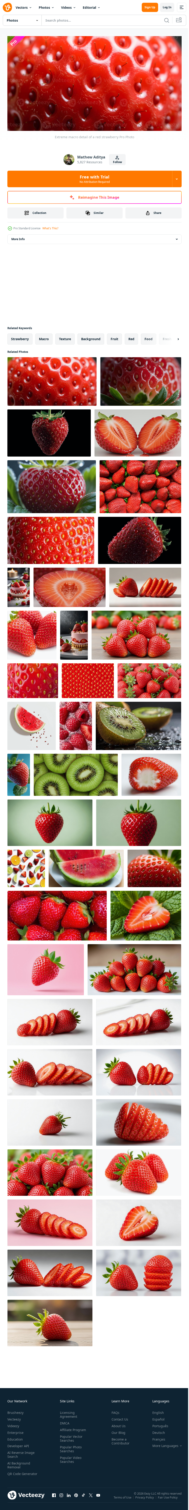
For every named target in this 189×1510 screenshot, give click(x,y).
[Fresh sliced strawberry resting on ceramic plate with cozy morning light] (49, 1221)
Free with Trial (95, 179)
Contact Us (118, 1417)
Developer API (18, 1444)
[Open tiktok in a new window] (83, 1498)
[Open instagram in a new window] (61, 1498)
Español (155, 1417)
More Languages (162, 1444)
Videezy (13, 1424)
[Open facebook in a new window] (54, 1498)
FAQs (114, 1411)
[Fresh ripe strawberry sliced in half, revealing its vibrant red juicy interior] (69, 585)
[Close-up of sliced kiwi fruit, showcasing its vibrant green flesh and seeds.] (76, 773)
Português (157, 1424)
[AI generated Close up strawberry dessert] (18, 585)
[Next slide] (170, 337)
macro (44, 337)
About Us (117, 1424)
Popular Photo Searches (70, 1447)
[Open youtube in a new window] (98, 1498)
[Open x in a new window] (91, 1498)
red (131, 337)
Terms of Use (123, 1498)
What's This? (50, 228)
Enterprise (15, 1431)
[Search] (166, 20)
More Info (18, 237)
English (154, 1411)
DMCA (63, 1421)
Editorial (89, 7)
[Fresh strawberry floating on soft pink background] (45, 967)
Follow (117, 162)
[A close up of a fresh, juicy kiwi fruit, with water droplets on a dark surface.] (138, 724)
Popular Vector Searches (70, 1436)
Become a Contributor (119, 1439)
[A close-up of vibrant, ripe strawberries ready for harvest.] (57, 914)
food (149, 337)
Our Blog (117, 1431)
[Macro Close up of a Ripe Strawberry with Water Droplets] (50, 538)
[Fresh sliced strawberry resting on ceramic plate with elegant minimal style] (49, 1020)
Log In (167, 7)
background (90, 337)
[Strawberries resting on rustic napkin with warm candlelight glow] (136, 633)
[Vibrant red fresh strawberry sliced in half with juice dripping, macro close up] (137, 431)
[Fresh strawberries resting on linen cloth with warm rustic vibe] (149, 679)
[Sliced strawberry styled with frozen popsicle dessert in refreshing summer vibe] (49, 1120)
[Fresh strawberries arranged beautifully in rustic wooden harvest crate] (49, 1321)
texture (65, 337)
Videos (66, 7)
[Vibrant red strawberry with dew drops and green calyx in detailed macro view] (51, 484)
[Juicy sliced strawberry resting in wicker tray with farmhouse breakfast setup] (138, 1120)
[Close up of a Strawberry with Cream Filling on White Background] (151, 773)
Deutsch (155, 1431)
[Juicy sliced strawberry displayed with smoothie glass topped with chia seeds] (49, 1070)
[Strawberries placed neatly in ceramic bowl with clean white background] (134, 967)
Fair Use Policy (168, 1498)
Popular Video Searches (69, 1458)
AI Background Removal (18, 1463)
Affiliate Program (72, 1428)
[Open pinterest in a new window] (76, 1498)
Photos (44, 7)
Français (155, 1437)
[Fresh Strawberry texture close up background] (32, 679)
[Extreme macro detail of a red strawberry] (52, 379)
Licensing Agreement (67, 1413)
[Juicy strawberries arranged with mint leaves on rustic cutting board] (49, 1171)
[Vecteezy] (7, 7)
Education (15, 1437)
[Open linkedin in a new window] (69, 1498)
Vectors (22, 7)
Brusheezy (15, 1411)
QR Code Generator (15, 1474)
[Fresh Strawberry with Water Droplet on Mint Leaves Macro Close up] (145, 914)
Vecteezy (14, 1417)
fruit (114, 337)
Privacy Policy (145, 1498)
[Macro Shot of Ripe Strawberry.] (154, 866)
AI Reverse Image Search (21, 1453)
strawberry (20, 337)
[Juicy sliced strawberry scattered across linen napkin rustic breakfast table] (138, 1221)
